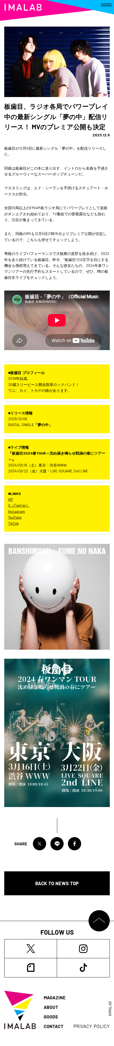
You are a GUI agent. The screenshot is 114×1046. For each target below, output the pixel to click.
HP (10, 499)
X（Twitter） (19, 505)
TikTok (13, 523)
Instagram (16, 511)
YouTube (14, 517)
